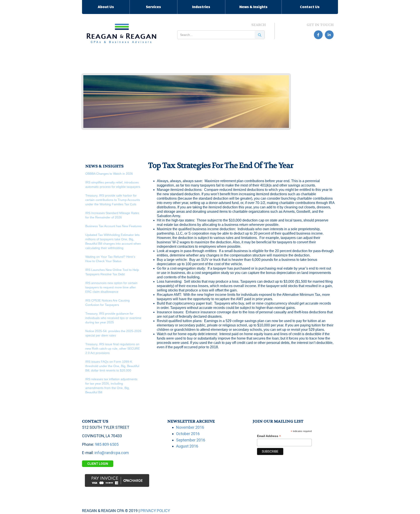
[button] (106, 7)
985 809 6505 (107, 444)
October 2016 (188, 433)
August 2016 (187, 446)
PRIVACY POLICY (155, 510)
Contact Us (310, 7)
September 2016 (190, 440)
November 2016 (190, 427)
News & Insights (253, 7)
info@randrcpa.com (111, 452)
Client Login (97, 463)
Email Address (269, 436)
